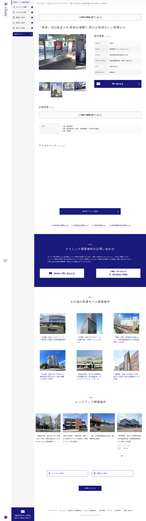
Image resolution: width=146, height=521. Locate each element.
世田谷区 (64, 3)
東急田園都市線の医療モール (121, 225)
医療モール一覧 (90, 488)
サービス (62, 510)
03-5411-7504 (118, 273)
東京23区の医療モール (60, 225)
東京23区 (57, 3)
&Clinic (5, 10)
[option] (62, 52)
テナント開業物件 (90, 510)
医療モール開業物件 (47, 3)
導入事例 (102, 510)
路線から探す (102, 473)
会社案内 (118, 510)
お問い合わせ (127, 510)
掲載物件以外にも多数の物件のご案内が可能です (23, 517)
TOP (37, 3)
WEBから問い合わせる (64, 273)
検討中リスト (18, 34)
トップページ (52, 510)
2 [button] (123, 455)
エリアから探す (58, 473)
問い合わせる (117, 84)
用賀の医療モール (100, 225)
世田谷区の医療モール (81, 225)
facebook (5, 517)
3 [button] (125, 455)
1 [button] (121, 455)
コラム (110, 510)
